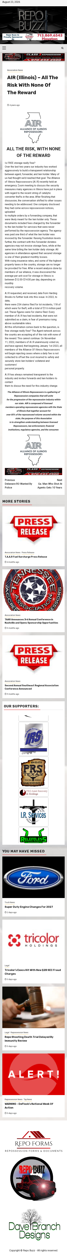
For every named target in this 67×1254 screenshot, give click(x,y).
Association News (15, 70)
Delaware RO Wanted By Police (18, 484)
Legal (7, 965)
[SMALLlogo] (33, 737)
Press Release (28, 552)
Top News (28, 1099)
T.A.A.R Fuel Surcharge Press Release (26, 557)
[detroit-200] (33, 804)
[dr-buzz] (33, 832)
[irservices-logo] (33, 756)
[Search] (62, 48)
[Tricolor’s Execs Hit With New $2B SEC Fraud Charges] (33, 940)
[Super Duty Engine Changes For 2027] (33, 877)
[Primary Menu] (5, 48)
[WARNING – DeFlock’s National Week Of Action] (33, 1074)
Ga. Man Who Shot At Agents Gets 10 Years (50, 484)
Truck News (10, 902)
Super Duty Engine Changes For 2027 (29, 906)
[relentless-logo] (33, 780)
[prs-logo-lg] (33, 716)
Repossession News (19, 1032)
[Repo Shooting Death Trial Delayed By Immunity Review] (33, 1007)
